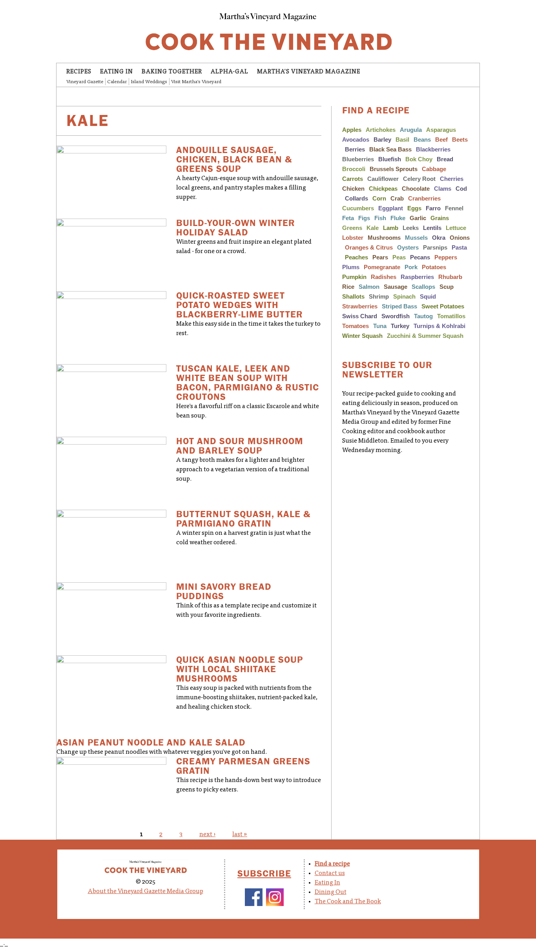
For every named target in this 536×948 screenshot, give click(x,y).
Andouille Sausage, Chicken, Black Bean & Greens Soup (234, 159)
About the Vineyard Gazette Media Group (145, 891)
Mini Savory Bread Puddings (224, 592)
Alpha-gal (229, 72)
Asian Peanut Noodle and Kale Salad (151, 742)
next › (207, 834)
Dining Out (330, 892)
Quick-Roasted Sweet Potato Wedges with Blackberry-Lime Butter (239, 305)
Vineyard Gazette (84, 82)
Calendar (117, 82)
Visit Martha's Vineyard (196, 82)
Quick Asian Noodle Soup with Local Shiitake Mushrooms (239, 669)
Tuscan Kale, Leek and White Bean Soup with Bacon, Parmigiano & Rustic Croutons (247, 382)
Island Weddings (149, 82)
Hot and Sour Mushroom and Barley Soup (239, 446)
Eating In (116, 72)
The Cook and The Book (348, 902)
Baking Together (172, 72)
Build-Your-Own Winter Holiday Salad (235, 228)
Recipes (78, 72)
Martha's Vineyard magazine (308, 72)
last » (239, 834)
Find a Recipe (376, 110)
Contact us (330, 873)
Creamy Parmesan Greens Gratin (243, 766)
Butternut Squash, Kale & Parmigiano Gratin (243, 519)
